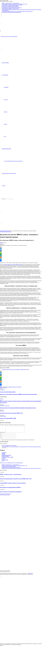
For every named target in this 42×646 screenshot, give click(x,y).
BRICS (1, 386)
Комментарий (2, 432)
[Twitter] (21, 249)
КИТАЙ (5, 124)
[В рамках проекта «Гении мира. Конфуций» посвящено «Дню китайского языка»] (4, 405)
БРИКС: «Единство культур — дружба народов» (10, 3)
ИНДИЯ (5, 111)
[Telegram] (21, 259)
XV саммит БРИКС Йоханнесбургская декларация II (13, 161)
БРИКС (1, 242)
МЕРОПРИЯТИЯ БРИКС (6, 148)
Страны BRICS (18, 386)
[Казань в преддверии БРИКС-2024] (3, 416)
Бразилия (14, 386)
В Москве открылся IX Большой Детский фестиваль (11, 467)
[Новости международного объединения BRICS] (8, 36)
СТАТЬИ (3, 185)
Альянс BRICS (5, 386)
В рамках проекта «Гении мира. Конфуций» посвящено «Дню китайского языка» (18, 408)
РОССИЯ (5, 99)
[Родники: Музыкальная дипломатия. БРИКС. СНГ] (2, 410)
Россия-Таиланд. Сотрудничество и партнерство (10, 6)
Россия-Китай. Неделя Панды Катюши (9, 466)
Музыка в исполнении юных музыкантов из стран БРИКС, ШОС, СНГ (14, 465)
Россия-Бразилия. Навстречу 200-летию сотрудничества (12, 7)
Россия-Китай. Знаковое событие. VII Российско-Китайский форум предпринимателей (17, 11)
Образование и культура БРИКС (7, 457)
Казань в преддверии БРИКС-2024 (8, 418)
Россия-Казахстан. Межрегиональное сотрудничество (11, 12)
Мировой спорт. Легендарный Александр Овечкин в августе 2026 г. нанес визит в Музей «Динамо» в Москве (21, 468)
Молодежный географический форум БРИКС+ (10, 5)
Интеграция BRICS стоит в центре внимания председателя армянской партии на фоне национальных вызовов (21, 446)
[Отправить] (21, 260)
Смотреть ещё (2, 389)
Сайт (1, 437)
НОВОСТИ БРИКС (5, 62)
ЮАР (5, 136)
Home (1, 230)
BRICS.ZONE (30, 573)
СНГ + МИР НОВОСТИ (18, 462)
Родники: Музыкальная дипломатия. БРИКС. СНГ (11, 413)
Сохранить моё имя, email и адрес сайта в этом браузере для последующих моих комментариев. (18, 439)
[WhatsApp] (21, 254)
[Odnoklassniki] (21, 257)
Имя (1, 434)
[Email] (21, 247)
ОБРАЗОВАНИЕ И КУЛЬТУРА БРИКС (9, 173)
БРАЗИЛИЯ (6, 87)
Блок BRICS (10, 386)
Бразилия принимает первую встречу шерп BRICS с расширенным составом (15, 369)
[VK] (21, 251)
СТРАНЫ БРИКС (5, 459)
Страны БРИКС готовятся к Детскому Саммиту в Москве (13, 483)
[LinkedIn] (21, 256)
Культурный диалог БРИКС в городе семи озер (10, 8)
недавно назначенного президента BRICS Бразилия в (13, 264)
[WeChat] (21, 252)
